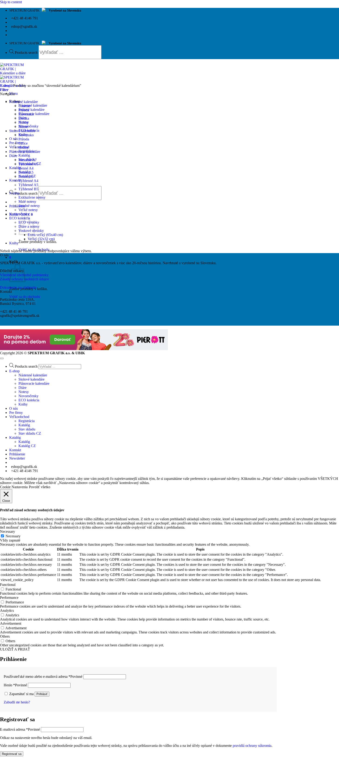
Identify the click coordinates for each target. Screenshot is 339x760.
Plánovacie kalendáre (33, 114)
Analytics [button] (7, 610)
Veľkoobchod (19, 417)
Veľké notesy (28, 210)
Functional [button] (7, 585)
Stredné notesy (29, 206)
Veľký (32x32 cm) (41, 239)
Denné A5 (25, 172)
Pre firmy (16, 413)
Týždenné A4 (28, 181)
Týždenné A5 (28, 185)
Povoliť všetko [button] (39, 487)
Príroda (23, 110)
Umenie (24, 106)
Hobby (23, 122)
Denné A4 (25, 168)
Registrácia (26, 421)
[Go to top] (2, 358)
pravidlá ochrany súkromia (252, 746)
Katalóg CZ (27, 446)
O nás (13, 139)
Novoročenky (28, 126)
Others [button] (5, 636)
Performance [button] (9, 598)
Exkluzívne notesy (31, 197)
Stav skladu (26, 429)
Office (23, 143)
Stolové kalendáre (31, 110)
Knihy (13, 243)
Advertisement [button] (10, 623)
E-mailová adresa (20, 729)
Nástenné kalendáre (32, 105)
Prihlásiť (42, 694)
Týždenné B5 (28, 189)
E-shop (5, 86)
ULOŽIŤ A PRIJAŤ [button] (15, 649)
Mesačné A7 (27, 160)
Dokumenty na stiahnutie (18, 287)
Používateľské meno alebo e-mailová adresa (43, 676)
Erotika (23, 118)
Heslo (15, 685)
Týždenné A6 (28, 164)
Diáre (13, 156)
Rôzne (23, 127)
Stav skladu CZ (29, 433)
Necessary (13, 536)
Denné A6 (25, 177)
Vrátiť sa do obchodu (24, 297)
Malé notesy (27, 201)
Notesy (14, 193)
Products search (27, 53)
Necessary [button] (7, 531)
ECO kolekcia (28, 400)
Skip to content (11, 2)
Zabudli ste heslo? (17, 702)
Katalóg (24, 155)
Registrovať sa (11, 754)
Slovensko (26, 114)
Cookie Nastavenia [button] (14, 487)
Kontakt (15, 450)
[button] (17, 206)
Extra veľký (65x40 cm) (45, 235)
